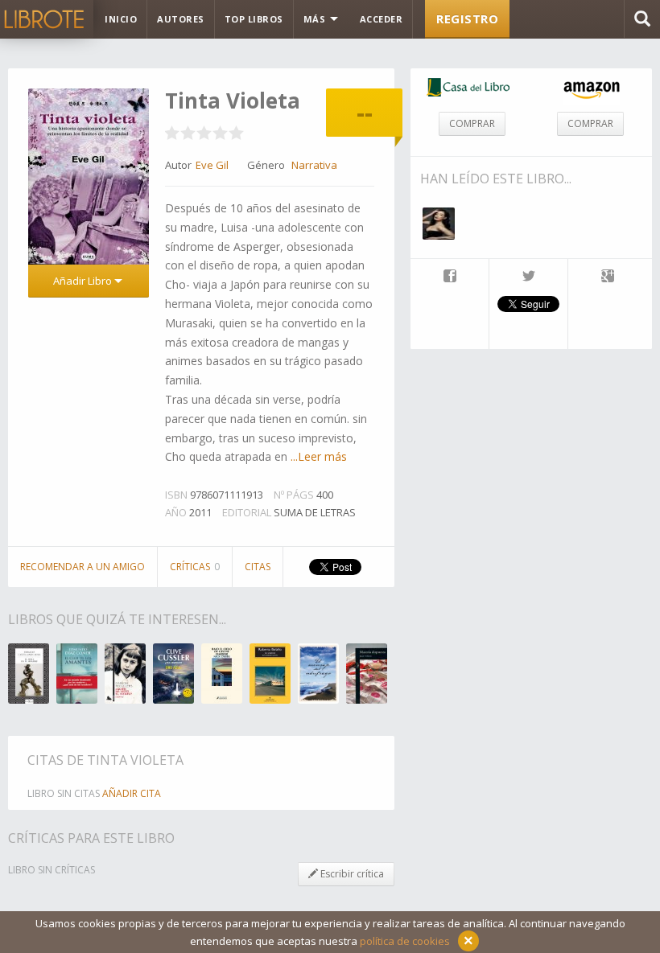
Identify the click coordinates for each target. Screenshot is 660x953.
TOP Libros (254, 19)
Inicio (121, 19)
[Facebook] (449, 277)
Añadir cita (131, 793)
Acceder (381, 19)
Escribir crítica (351, 874)
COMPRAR (472, 123)
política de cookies (405, 941)
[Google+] (607, 277)
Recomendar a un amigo (82, 566)
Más (315, 19)
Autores (180, 19)
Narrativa (314, 165)
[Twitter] (528, 277)
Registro (467, 18)
